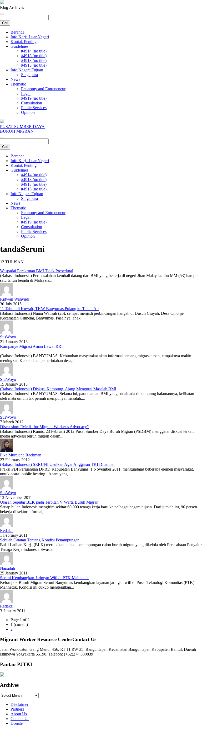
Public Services (34, 107)
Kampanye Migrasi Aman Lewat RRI (31, 346)
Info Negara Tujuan (27, 70)
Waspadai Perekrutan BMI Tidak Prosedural (36, 271)
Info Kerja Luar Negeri (30, 37)
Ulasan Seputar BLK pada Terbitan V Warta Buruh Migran (49, 502)
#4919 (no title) (34, 98)
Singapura (29, 74)
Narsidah (7, 568)
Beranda (17, 32)
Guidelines (19, 46)
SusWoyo (8, 337)
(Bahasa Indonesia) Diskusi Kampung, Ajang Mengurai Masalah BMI (58, 389)
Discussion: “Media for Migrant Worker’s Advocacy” (44, 426)
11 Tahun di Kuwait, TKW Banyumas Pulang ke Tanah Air (49, 308)
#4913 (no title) (34, 60)
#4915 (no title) (34, 65)
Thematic (18, 84)
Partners (17, 709)
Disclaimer (19, 704)
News (15, 79)
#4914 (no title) (34, 51)
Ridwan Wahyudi (14, 299)
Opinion (28, 112)
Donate (17, 723)
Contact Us (20, 718)
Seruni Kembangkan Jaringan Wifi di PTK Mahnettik (44, 578)
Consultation (31, 103)
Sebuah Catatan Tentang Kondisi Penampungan (39, 540)
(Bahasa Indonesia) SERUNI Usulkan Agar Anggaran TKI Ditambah (57, 464)
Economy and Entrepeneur (43, 89)
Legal (26, 93)
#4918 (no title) (34, 56)
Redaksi (6, 530)
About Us (19, 714)
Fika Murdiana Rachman (20, 455)
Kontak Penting (24, 41)
